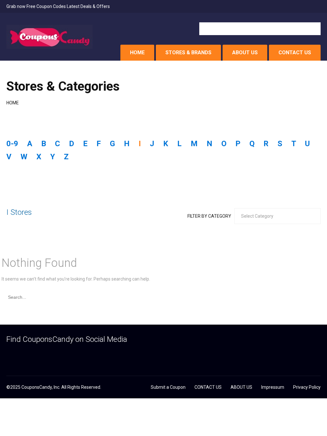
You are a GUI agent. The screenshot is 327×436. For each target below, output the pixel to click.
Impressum (272, 387)
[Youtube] (59, 354)
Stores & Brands (188, 52)
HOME (137, 52)
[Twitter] (22, 354)
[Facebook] (9, 354)
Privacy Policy (307, 387)
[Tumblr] (34, 354)
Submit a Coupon (168, 387)
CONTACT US (294, 52)
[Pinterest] (47, 354)
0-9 (12, 143)
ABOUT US (245, 52)
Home (12, 102)
